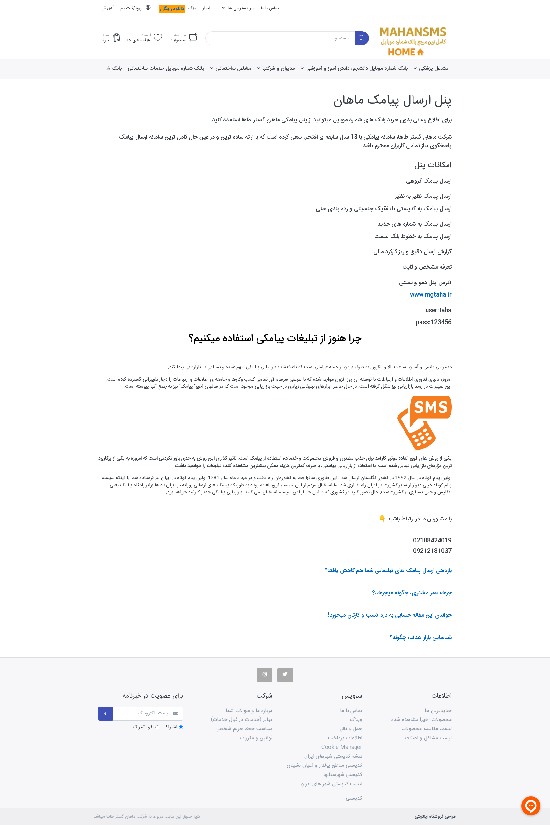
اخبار (206, 8)
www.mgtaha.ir (431, 295)
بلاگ (192, 8)
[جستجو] (362, 38)
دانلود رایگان (172, 9)
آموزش (108, 7)
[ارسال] (105, 714)
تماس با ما (270, 8)
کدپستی (354, 798)
